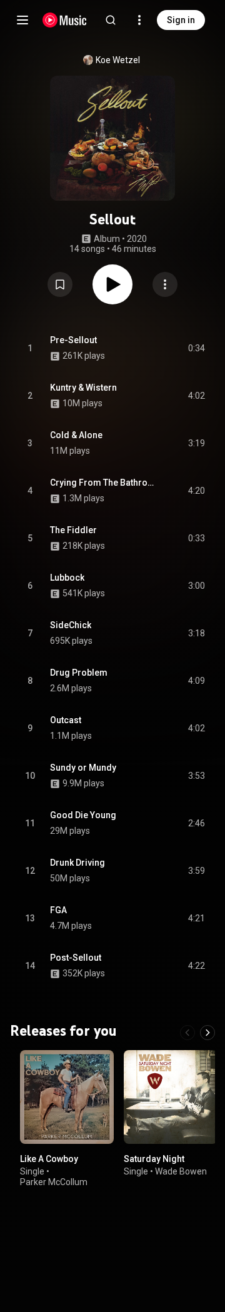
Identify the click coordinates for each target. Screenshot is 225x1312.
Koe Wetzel (118, 60)
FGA (58, 910)
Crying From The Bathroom (104, 483)
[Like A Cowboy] (67, 1097)
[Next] (207, 1032)
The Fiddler (73, 530)
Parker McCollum (54, 1182)
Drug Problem (79, 673)
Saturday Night (154, 1159)
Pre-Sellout (73, 340)
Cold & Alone (76, 435)
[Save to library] (60, 284)
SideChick (70, 625)
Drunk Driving (77, 863)
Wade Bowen (181, 1171)
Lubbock (67, 578)
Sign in (181, 20)
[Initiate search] (111, 20)
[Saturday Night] (171, 1097)
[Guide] (22, 20)
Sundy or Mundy (83, 768)
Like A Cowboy (49, 1159)
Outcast (65, 720)
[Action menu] (165, 284)
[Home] (64, 20)
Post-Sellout (75, 958)
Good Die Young (83, 815)
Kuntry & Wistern (83, 388)
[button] (60, 284)
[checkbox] (196, 348)
